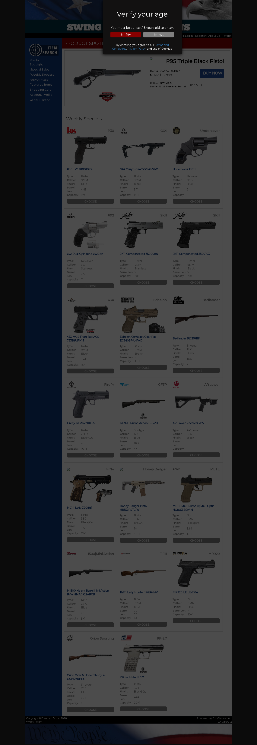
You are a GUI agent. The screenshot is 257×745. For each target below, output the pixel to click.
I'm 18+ (126, 34)
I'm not (158, 34)
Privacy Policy (136, 48)
